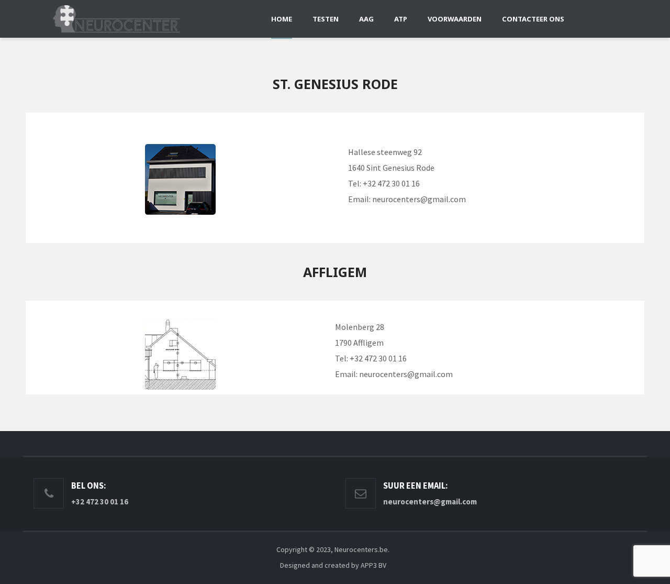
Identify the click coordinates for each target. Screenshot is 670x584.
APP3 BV (373, 565)
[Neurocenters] (116, 19)
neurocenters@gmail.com (419, 199)
